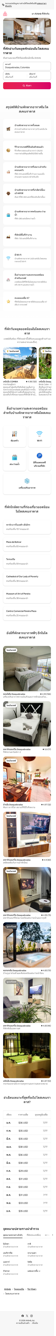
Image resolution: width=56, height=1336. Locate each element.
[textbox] (15, 77)
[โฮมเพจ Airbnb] (5, 14)
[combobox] (27, 67)
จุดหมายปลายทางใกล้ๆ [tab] (13, 1235)
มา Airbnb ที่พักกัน (40, 13)
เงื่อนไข (35, 1323)
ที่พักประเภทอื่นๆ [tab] (34, 1235)
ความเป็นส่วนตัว (23, 1323)
